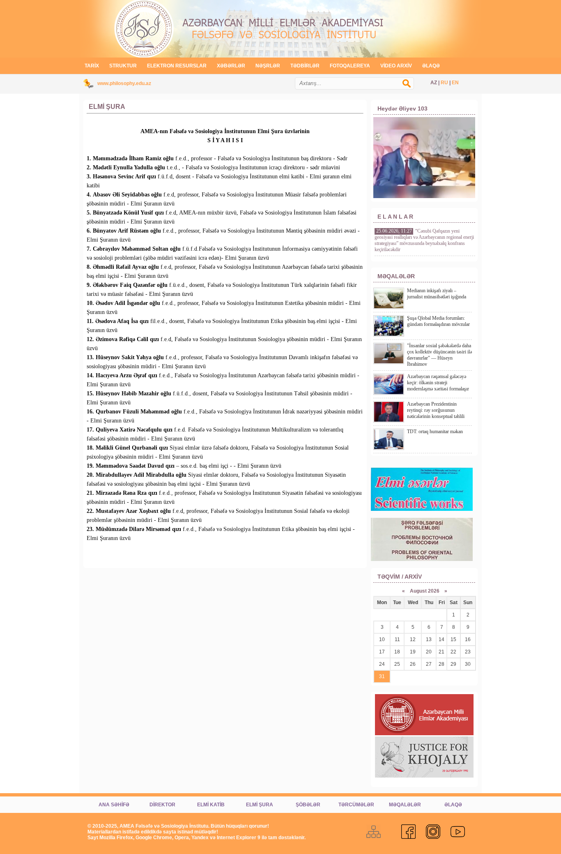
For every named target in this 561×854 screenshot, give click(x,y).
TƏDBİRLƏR (305, 66)
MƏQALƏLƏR (405, 805)
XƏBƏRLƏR (231, 66)
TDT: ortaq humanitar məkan (435, 431)
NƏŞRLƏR (267, 66)
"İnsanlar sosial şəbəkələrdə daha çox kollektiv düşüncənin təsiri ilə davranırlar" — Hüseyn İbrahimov (439, 355)
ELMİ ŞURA (259, 805)
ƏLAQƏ (431, 66)
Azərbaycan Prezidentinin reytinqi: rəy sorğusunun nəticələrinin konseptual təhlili (435, 410)
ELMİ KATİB (211, 805)
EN (455, 82)
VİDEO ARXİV (396, 66)
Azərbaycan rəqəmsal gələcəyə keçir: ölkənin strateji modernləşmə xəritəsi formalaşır (438, 383)
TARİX (92, 66)
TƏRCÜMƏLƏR (356, 805)
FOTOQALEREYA (350, 66)
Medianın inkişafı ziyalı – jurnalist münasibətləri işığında (436, 294)
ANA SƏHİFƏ (114, 805)
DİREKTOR (162, 805)
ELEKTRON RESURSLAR (177, 66)
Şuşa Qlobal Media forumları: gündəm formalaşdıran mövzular (438, 321)
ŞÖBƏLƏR (308, 805)
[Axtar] (410, 87)
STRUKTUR (123, 66)
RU (444, 82)
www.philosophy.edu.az (124, 83)
